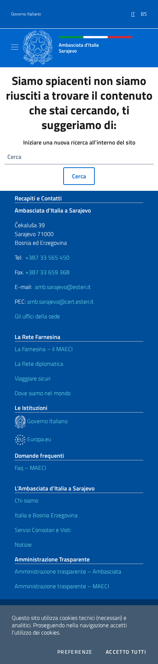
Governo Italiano (26, 14)
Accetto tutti (126, 651)
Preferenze (75, 651)
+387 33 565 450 (47, 257)
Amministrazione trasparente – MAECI (62, 586)
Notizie (23, 544)
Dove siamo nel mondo (43, 393)
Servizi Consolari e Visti (43, 529)
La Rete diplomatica (39, 363)
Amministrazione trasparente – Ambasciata (68, 571)
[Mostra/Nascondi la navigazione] (14, 47)
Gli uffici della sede (37, 316)
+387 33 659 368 (47, 272)
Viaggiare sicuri (32, 378)
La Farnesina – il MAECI (44, 349)
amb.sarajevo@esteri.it (63, 286)
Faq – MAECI (30, 467)
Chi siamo (26, 500)
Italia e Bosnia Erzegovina (46, 515)
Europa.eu (38, 439)
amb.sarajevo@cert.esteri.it (60, 301)
